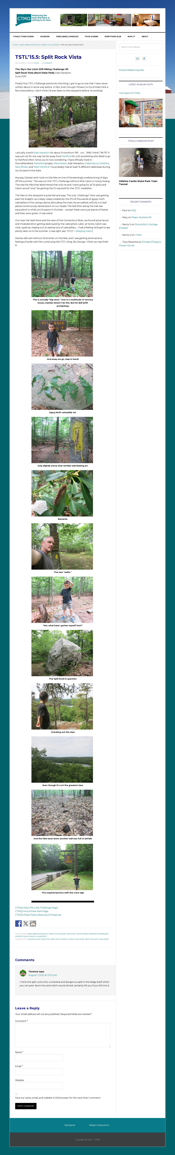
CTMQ (33, 20)
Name (19, 1052)
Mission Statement (99, 1125)
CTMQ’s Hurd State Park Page (31, 911)
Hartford (66, 156)
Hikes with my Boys (59, 939)
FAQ (133, 210)
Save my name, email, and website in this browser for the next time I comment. (58, 1097)
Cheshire (104, 163)
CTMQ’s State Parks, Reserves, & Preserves (38, 915)
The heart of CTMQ (129, 93)
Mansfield (39, 163)
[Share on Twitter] (25, 923)
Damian (31, 939)
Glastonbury (91, 163)
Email (19, 1066)
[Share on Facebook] (18, 923)
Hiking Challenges (50, 45)
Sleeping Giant (84, 231)
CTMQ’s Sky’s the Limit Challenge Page (36, 907)
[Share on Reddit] (33, 923)
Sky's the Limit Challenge (97, 939)
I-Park (138, 235)
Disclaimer (70, 1125)
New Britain (21, 167)
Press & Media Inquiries (131, 70)
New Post (71, 934)
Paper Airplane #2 (141, 217)
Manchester (60, 163)
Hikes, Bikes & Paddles (29, 45)
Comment (21, 1021)
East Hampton (42, 152)
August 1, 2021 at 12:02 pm (42, 975)
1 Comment (47, 63)
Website (19, 1080)
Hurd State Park (76, 939)
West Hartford (41, 167)
